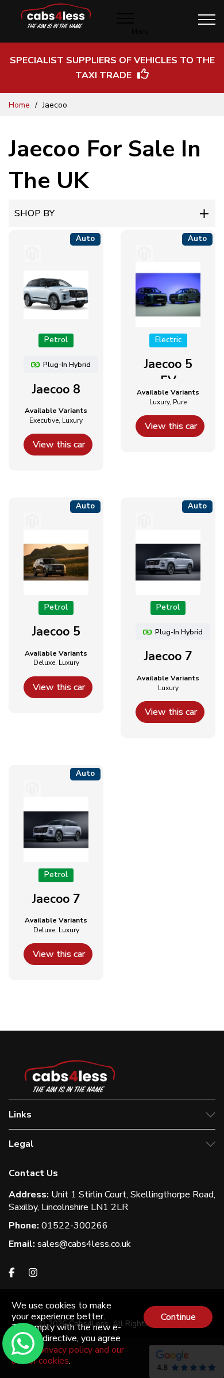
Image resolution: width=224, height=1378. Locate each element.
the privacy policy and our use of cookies (67, 1355)
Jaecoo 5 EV (168, 372)
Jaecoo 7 (168, 656)
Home (20, 104)
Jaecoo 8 (56, 389)
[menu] (206, 19)
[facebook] (12, 1274)
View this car (59, 444)
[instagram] (33, 1274)
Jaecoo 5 (56, 631)
